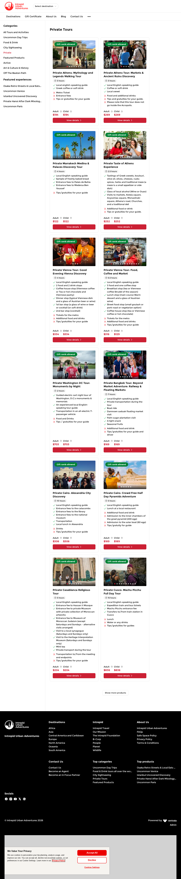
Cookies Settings (92, 867)
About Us (51, 16)
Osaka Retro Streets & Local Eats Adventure (22, 86)
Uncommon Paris (12, 106)
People (97, 743)
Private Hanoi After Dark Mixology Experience (22, 101)
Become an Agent (59, 771)
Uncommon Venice (14, 91)
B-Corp (97, 739)
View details (73, 120)
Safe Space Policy (147, 735)
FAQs (140, 732)
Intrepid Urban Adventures (152, 728)
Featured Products (103, 782)
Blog (63, 16)
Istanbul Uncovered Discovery (20, 96)
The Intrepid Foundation (106, 735)
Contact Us (76, 16)
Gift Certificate (33, 16)
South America (57, 750)
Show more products (115, 693)
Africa (52, 728)
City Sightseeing (102, 775)
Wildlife (97, 750)
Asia (51, 732)
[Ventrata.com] (169, 820)
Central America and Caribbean (66, 735)
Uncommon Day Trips (105, 767)
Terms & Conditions (148, 743)
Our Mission (99, 732)
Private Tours (100, 778)
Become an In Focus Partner (64, 775)
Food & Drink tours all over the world (112, 771)
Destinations (13, 16)
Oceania (53, 746)
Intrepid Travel (101, 728)
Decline (92, 860)
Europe (53, 739)
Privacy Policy (144, 739)
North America (57, 743)
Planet (96, 746)
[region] (57, 860)
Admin (173, 824)
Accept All (92, 853)
